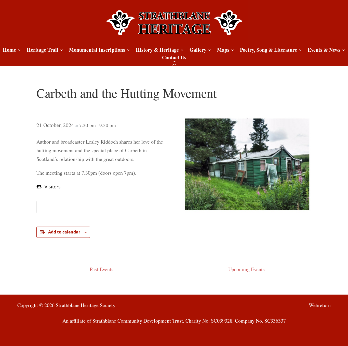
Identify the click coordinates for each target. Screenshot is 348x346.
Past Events (101, 269)
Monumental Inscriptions (97, 50)
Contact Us (174, 58)
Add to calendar (64, 232)
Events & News (324, 50)
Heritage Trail (42, 50)
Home (9, 50)
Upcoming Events (246, 269)
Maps (223, 50)
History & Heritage (157, 50)
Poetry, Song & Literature (268, 50)
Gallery (198, 50)
